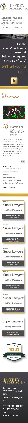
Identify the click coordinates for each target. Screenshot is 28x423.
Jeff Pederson (15, 131)
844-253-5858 (9, 409)
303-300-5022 (9, 406)
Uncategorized (13, 134)
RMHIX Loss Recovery (9, 177)
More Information (11, 415)
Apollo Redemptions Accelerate (12, 180)
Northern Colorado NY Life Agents (13, 183)
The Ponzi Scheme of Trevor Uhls (12, 169)
